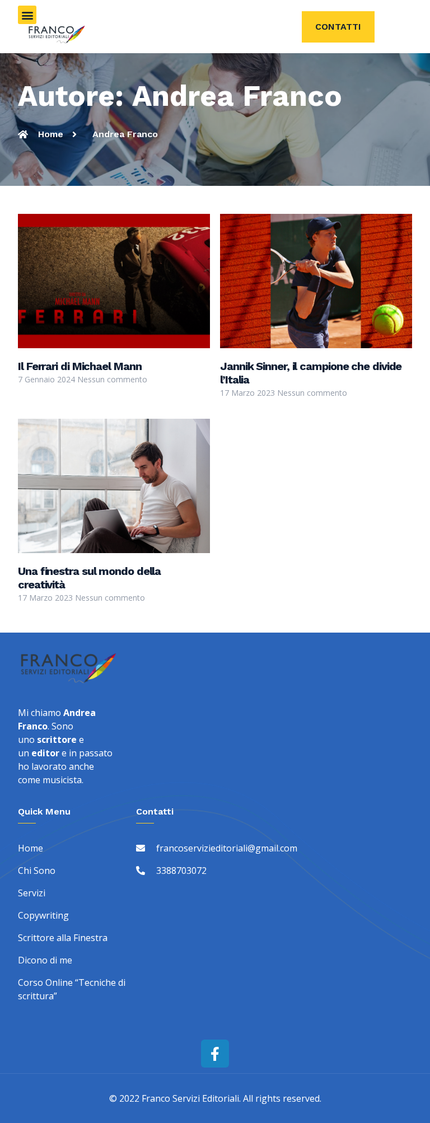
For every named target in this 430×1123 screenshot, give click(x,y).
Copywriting (43, 915)
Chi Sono (36, 870)
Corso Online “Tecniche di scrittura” (71, 989)
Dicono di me (45, 960)
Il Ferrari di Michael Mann (79, 366)
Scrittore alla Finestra (63, 938)
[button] (27, 15)
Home (30, 848)
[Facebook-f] (215, 1054)
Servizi (31, 893)
